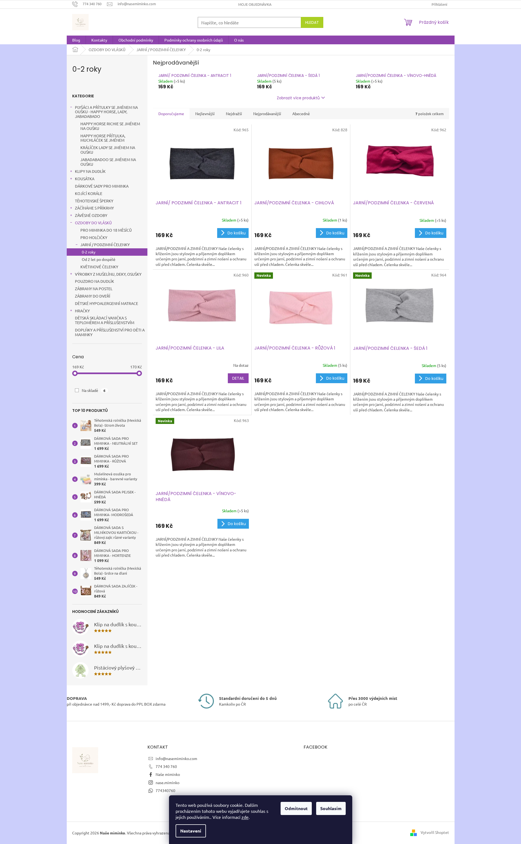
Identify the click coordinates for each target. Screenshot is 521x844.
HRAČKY (82, 310)
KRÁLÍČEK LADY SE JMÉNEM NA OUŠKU (107, 150)
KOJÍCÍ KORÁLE (88, 193)
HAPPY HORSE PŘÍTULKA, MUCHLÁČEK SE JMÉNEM (102, 138)
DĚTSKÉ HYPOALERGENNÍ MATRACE (106, 303)
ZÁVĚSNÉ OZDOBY (91, 215)
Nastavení (190, 831)
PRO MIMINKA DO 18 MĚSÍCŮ (106, 230)
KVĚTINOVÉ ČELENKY (99, 266)
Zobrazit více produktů (298, 98)
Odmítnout (296, 808)
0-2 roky (88, 251)
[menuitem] (76, 40)
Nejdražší (234, 113)
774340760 (165, 790)
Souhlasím (331, 808)
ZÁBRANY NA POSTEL (93, 288)
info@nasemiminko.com (176, 758)
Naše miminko (168, 774)
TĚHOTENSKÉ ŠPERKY (94, 200)
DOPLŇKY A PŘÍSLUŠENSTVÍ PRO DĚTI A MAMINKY (110, 332)
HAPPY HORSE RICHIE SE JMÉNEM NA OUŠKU (110, 126)
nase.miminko (167, 782)
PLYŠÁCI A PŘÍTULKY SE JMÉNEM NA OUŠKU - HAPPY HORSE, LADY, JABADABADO (106, 112)
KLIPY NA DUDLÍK (90, 171)
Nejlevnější (205, 113)
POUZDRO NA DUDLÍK (94, 281)
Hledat (312, 22)
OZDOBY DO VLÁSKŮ (93, 222)
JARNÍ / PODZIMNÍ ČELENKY (105, 244)
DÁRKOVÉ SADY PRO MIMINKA (102, 186)
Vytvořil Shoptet (435, 832)
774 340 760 (166, 766)
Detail (238, 378)
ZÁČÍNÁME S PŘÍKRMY (94, 207)
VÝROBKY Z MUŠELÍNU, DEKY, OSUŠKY (108, 274)
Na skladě (94, 390)
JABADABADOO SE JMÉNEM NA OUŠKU (108, 162)
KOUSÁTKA (84, 178)
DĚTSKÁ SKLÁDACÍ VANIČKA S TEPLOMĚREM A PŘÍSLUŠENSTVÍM (104, 320)
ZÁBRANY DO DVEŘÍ (92, 295)
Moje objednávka (255, 4)
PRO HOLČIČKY (93, 237)
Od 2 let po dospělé (98, 259)
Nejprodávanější (267, 113)
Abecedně (301, 113)
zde (245, 817)
